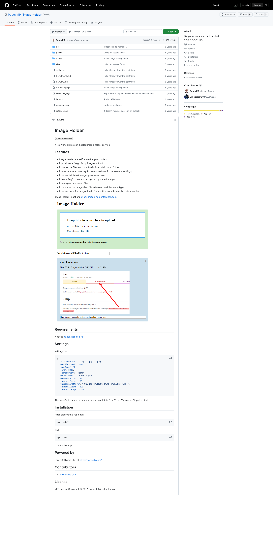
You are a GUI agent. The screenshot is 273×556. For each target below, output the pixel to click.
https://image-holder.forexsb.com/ (98, 196)
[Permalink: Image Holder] (53, 130)
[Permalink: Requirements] (53, 329)
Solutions (32, 5)
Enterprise (85, 5)
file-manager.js (63, 93)
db (57, 47)
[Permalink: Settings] (53, 344)
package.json (62, 105)
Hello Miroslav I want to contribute (119, 70)
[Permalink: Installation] (53, 407)
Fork (246, 14)
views (58, 64)
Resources (49, 5)
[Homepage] (7, 5)
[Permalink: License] (53, 482)
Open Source (67, 5)
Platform (17, 5)
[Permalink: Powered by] (53, 453)
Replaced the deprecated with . (129, 93)
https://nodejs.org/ (74, 336)
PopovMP (14, 14)
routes (59, 58)
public (59, 52)
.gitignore (60, 70)
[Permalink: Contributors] (53, 467)
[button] (171, 358)
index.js (59, 99)
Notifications (230, 14)
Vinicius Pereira (67, 474)
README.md (62, 82)
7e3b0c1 (146, 40)
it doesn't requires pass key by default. (122, 111)
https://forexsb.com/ (91, 460)
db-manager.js (63, 87)
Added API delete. (112, 99)
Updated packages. (113, 105)
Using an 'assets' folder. (77, 40)
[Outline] (174, 119)
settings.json (62, 111)
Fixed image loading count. (116, 58)
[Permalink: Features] (53, 152)
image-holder (32, 14)
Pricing (100, 5)
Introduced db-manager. (115, 47)
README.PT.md (63, 76)
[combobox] (144, 31)
